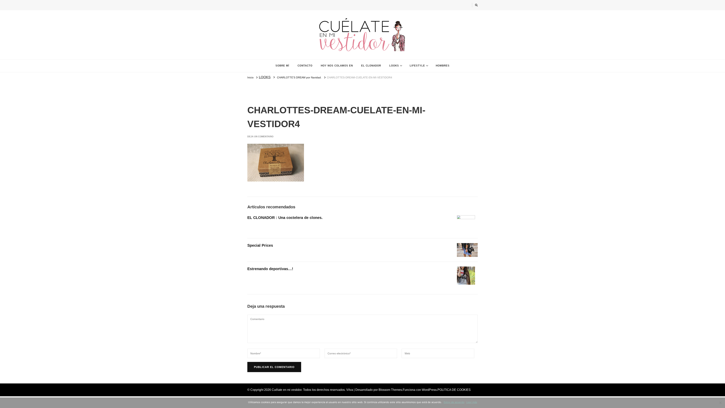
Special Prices (260, 245)
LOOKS (394, 65)
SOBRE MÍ (282, 65)
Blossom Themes (390, 389)
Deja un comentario (260, 136)
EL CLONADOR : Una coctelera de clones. (285, 218)
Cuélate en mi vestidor (287, 389)
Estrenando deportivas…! (270, 269)
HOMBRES (443, 65)
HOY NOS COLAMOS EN (337, 65)
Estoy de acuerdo (454, 402)
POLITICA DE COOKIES (454, 389)
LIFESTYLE (417, 65)
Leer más (471, 402)
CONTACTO (305, 65)
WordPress (429, 389)
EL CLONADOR (371, 65)
